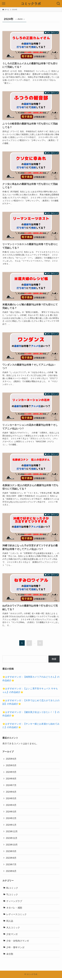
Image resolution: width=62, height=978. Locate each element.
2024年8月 (11, 778)
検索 (54, 659)
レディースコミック (16, 914)
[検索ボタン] (58, 3)
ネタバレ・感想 (14, 908)
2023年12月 (12, 831)
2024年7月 (11, 785)
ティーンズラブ (14, 901)
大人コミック (13, 927)
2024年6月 (11, 792)
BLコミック (12, 888)
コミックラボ (31, 3)
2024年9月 (11, 772)
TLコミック (12, 894)
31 (40, 643)
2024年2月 (11, 818)
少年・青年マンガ (15, 947)
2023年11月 (11, 838)
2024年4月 (11, 805)
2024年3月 (11, 811)
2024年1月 (11, 825)
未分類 (9, 954)
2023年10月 (12, 844)
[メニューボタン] (3, 3)
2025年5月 (11, 765)
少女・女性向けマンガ (17, 941)
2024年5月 (11, 798)
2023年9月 (11, 851)
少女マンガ (12, 934)
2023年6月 (11, 871)
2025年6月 (11, 759)
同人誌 (9, 921)
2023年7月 (11, 864)
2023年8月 (11, 858)
